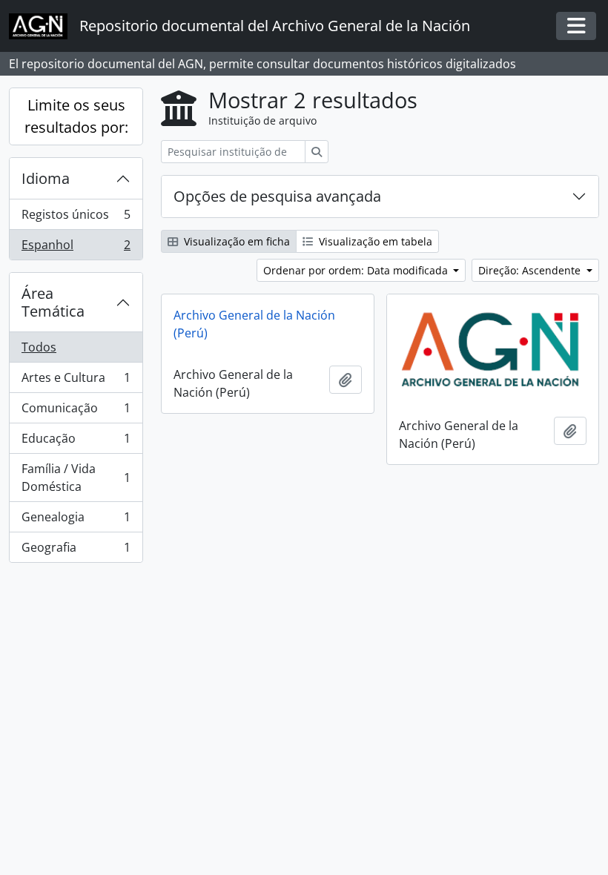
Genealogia (75, 520)
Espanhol (75, 248)
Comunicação (75, 411)
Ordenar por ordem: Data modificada (357, 270)
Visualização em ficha (235, 241)
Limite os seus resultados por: (76, 116)
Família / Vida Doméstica (75, 477)
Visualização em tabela (374, 241)
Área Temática (53, 302)
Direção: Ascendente (531, 270)
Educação (75, 442)
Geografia (75, 550)
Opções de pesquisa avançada (277, 196)
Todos (39, 347)
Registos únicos (75, 218)
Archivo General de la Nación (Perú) (254, 324)
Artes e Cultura (75, 381)
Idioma (46, 178)
